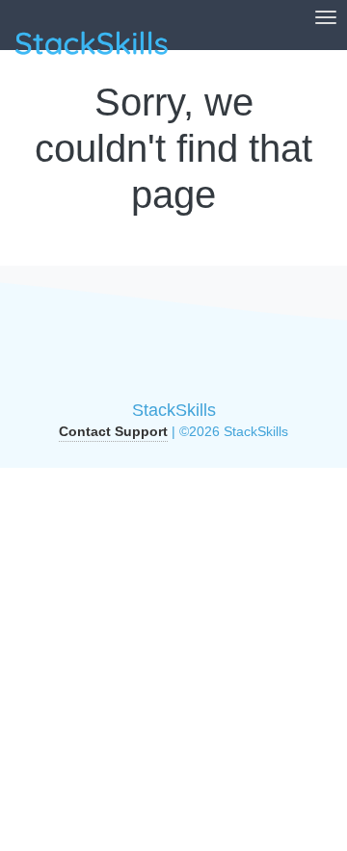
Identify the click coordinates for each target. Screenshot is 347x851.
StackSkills (174, 410)
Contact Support (113, 431)
